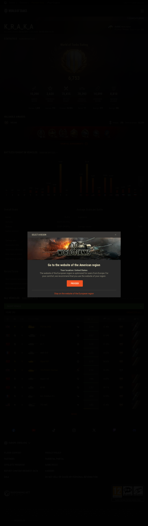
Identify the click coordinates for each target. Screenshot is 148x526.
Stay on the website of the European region (74, 293)
